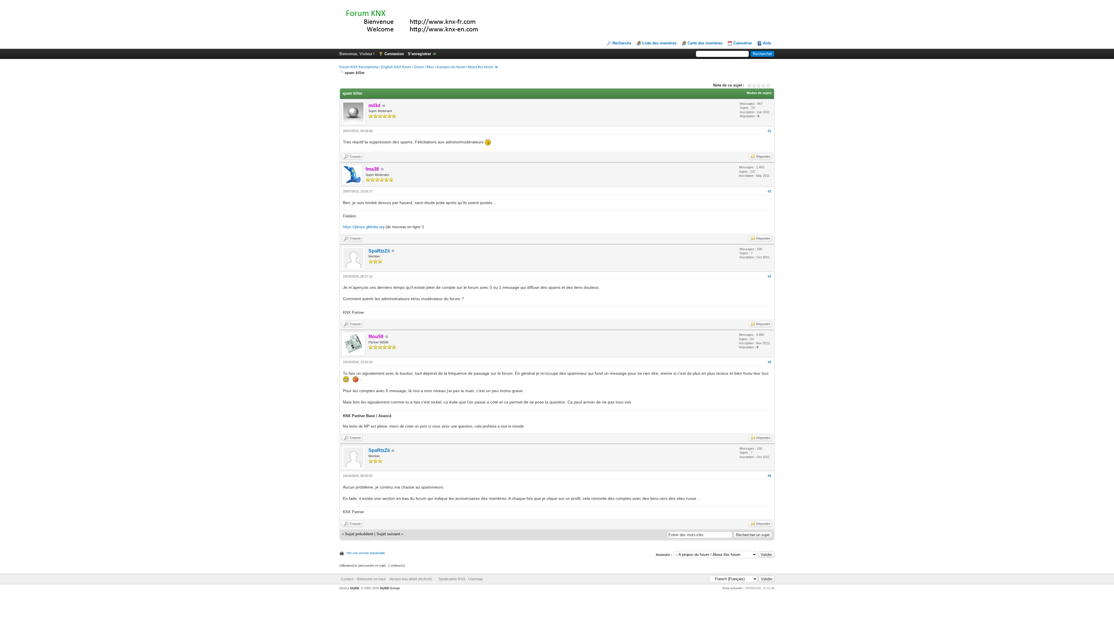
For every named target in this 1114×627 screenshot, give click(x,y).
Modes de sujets (759, 93)
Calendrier (742, 43)
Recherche (621, 43)
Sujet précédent (359, 534)
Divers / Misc (424, 67)
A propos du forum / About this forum (465, 67)
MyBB (354, 588)
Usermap (475, 579)
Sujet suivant (388, 534)
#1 (769, 131)
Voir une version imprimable (365, 553)
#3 (769, 276)
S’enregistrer (419, 54)
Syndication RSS (452, 579)
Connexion (394, 54)
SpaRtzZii (379, 250)
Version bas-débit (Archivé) (410, 579)
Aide (767, 43)
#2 (769, 191)
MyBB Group (390, 588)
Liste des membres (659, 43)
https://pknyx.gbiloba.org (363, 227)
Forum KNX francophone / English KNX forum (375, 67)
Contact (347, 579)
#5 (769, 476)
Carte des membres (705, 43)
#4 (769, 362)
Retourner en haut (371, 579)
